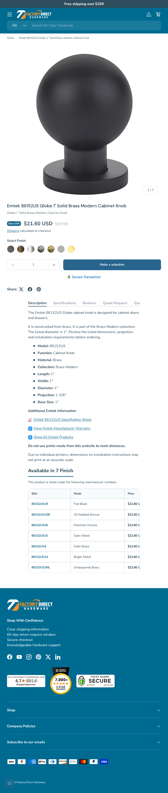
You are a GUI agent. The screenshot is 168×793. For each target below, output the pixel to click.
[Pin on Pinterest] (38, 289)
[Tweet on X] (21, 289)
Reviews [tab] (89, 303)
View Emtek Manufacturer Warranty (62, 428)
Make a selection (112, 265)
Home (10, 38)
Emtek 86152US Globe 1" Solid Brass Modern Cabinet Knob (54, 38)
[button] (158, 14)
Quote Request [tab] (115, 303)
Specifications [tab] (64, 303)
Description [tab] (37, 303)
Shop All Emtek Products (53, 437)
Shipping (13, 231)
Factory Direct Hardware (31, 782)
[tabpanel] (84, 386)
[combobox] (84, 25)
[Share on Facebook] (30, 289)
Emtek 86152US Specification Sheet (62, 419)
